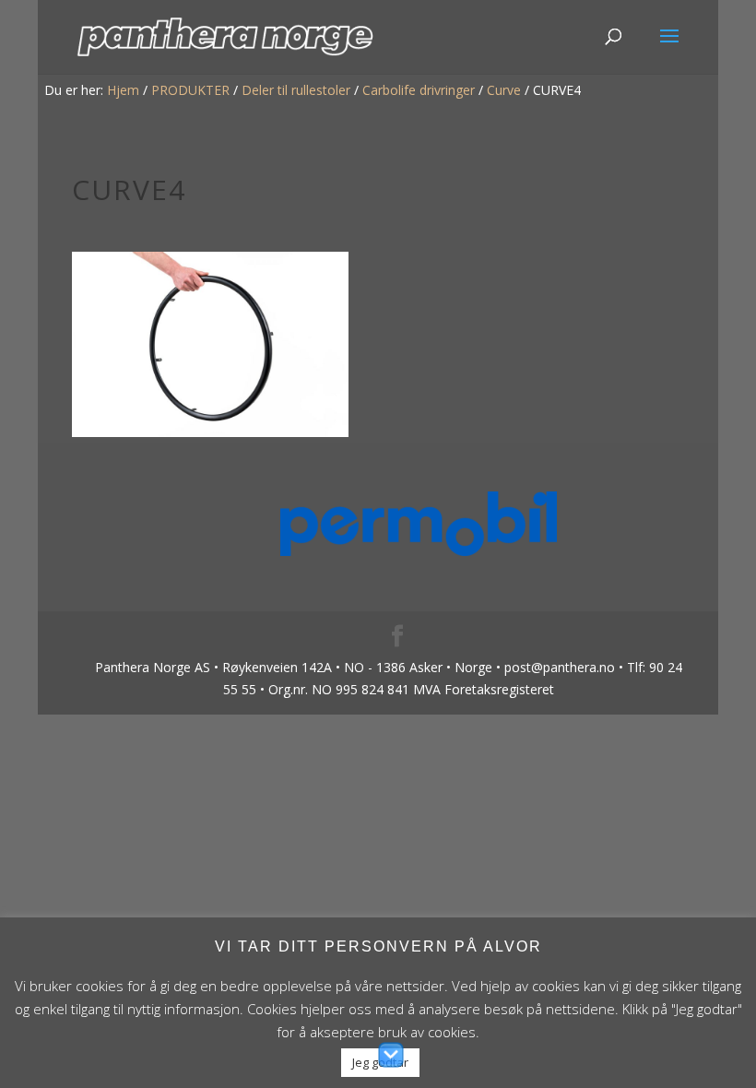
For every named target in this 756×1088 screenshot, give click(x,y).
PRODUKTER (190, 90)
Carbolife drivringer (418, 90)
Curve (504, 90)
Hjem (123, 90)
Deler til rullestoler (296, 90)
